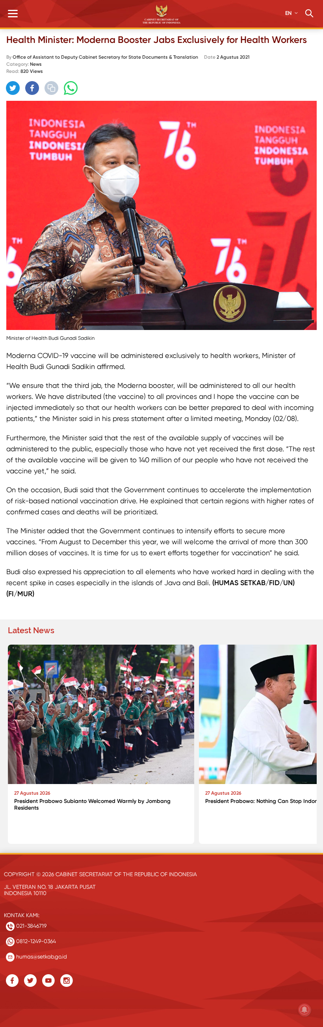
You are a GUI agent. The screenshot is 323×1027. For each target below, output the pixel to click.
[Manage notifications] (304, 1009)
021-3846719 (30, 926)
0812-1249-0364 (35, 941)
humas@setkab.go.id (41, 956)
